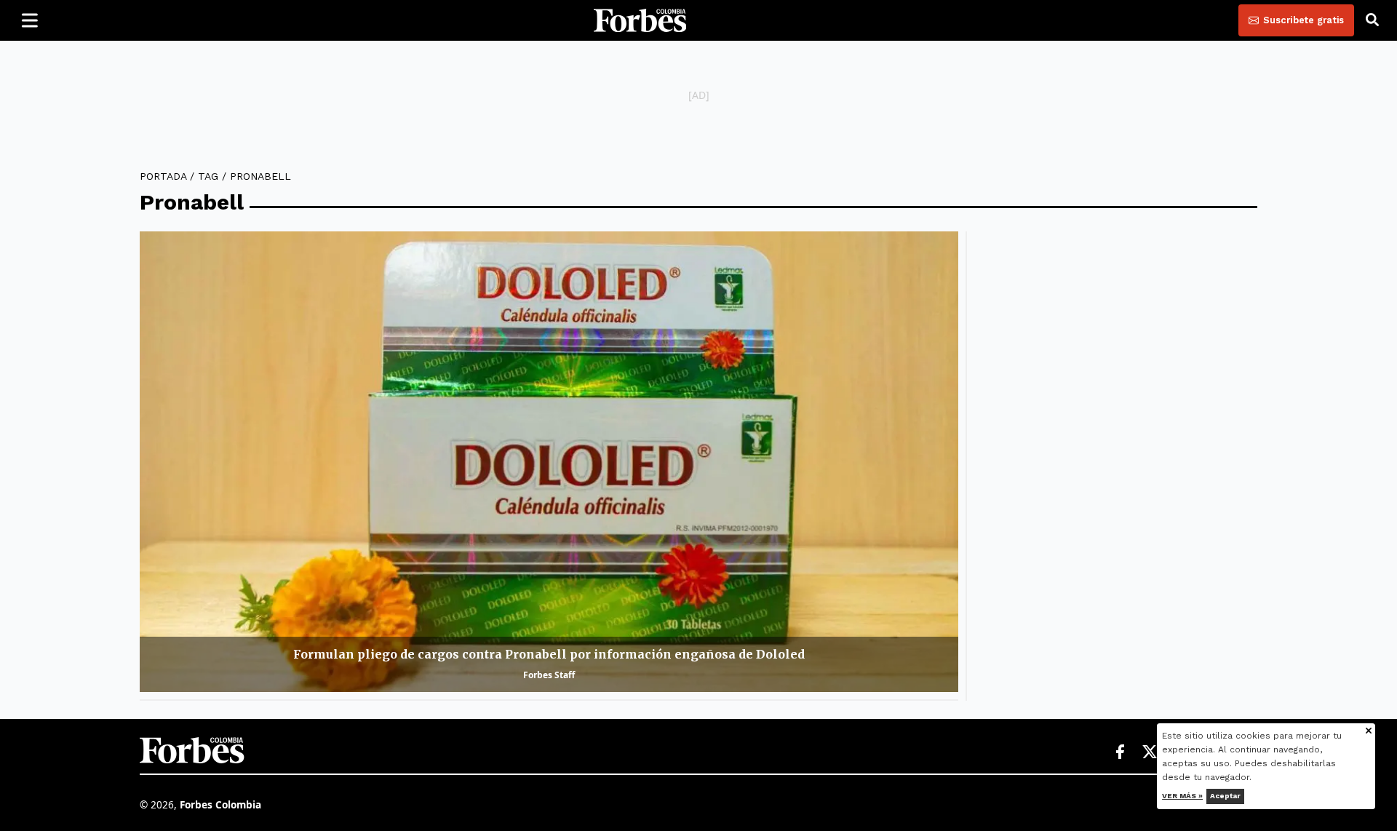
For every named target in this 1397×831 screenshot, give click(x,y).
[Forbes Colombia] (640, 20)
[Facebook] (1120, 752)
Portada (163, 176)
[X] (1150, 752)
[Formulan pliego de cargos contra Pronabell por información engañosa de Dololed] (549, 461)
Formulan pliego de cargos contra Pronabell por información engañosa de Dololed (549, 654)
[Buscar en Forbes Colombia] (1372, 20)
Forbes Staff (549, 675)
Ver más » (1183, 796)
